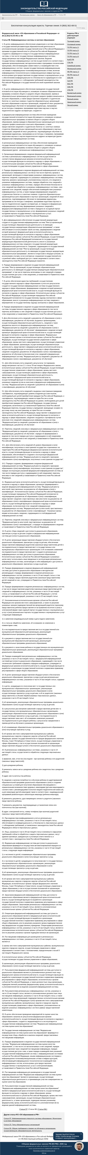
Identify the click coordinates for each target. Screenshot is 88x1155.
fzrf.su (44, 1153)
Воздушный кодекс (74, 96)
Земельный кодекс (74, 102)
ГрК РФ (70, 81)
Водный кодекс (72, 99)
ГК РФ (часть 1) (73, 47)
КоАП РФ (70, 59)
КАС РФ (70, 84)
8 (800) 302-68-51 (68, 25)
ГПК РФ (70, 62)
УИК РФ (70, 87)
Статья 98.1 (42, 1109)
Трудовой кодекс (73, 41)
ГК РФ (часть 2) (73, 50)
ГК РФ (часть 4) (73, 56)
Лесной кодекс (72, 105)
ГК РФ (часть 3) (73, 53)
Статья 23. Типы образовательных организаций (22, 1125)
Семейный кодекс (74, 66)
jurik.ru (83, 27)
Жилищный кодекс (74, 69)
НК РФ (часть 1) (73, 72)
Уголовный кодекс (74, 44)
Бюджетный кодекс (74, 93)
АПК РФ (70, 78)
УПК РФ (70, 90)
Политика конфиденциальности (44, 1151)
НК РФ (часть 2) (73, 75)
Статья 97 (23, 1109)
